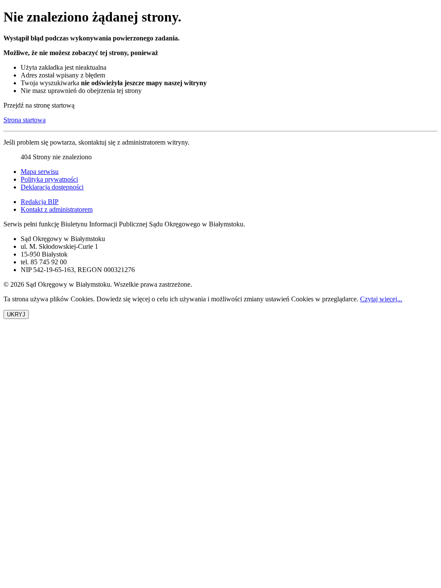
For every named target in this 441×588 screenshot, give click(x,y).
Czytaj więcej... (381, 299)
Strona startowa (24, 120)
